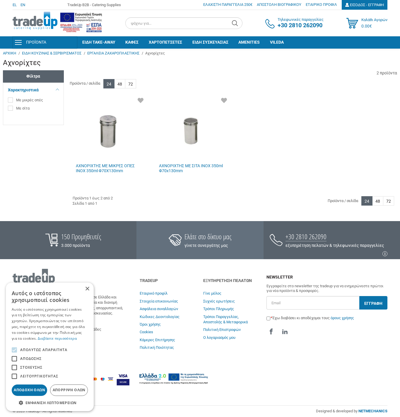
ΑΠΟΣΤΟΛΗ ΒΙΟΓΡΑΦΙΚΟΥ (279, 4)
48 (119, 84)
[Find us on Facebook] (271, 331)
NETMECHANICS (372, 411)
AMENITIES (249, 42)
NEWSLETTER (279, 277)
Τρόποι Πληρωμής (218, 309)
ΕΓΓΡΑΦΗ (373, 303)
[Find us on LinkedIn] (285, 331)
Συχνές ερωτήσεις (219, 301)
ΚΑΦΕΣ (132, 42)
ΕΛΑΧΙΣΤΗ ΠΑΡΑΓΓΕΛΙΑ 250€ (227, 4)
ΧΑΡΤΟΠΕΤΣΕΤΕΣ (165, 42)
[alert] (50, 347)
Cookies (146, 332)
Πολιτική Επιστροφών (222, 329)
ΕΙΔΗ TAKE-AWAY (98, 42)
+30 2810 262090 (306, 236)
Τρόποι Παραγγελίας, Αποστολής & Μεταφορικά (225, 319)
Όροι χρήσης (150, 324)
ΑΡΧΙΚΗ (9, 53)
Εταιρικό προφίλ (153, 293)
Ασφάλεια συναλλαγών (159, 309)
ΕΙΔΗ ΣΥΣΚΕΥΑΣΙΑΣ (210, 42)
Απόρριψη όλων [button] (69, 389)
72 (130, 84)
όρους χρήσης (342, 318)
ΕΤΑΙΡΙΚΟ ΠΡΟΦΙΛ (321, 4)
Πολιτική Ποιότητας (157, 347)
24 (109, 84)
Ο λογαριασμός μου (219, 337)
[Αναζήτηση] (235, 23)
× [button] (87, 289)
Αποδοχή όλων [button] (29, 389)
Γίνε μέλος (212, 293)
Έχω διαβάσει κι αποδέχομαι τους (313, 318)
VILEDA (277, 42)
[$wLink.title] (81, 22)
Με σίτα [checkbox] (23, 108)
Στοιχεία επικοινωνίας (159, 301)
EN (22, 5)
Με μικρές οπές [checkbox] (29, 100)
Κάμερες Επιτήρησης (157, 340)
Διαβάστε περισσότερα (57, 338)
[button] (50, 402)
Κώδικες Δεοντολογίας (160, 317)
